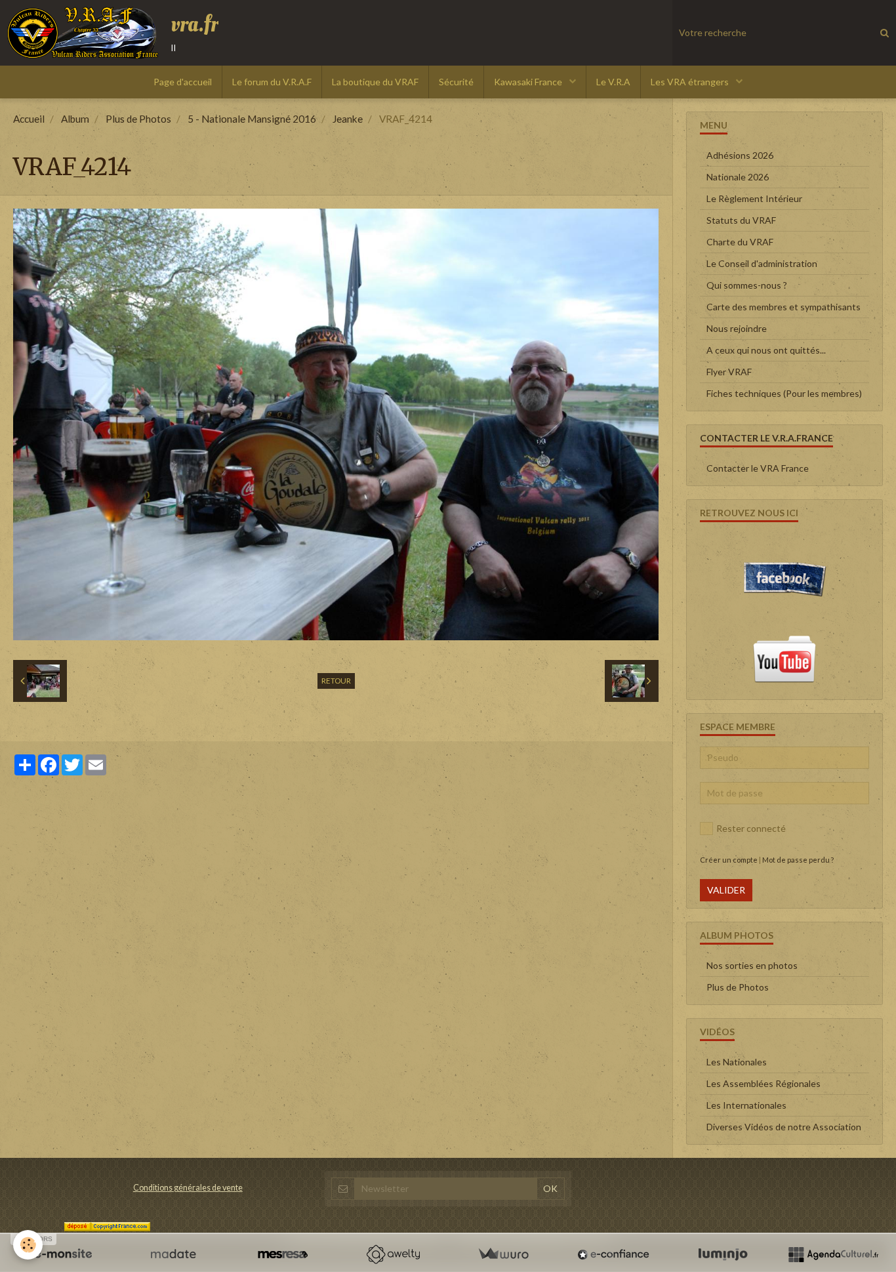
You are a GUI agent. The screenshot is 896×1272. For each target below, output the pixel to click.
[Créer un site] (63, 1254)
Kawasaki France (529, 81)
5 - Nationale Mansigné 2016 (252, 119)
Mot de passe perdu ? (798, 859)
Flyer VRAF (729, 371)
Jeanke (348, 119)
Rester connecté (751, 828)
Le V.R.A (613, 81)
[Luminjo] (723, 1254)
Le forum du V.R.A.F (272, 81)
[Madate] (173, 1254)
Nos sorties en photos (752, 965)
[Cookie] (28, 1245)
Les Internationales (746, 1105)
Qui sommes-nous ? (746, 285)
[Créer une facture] (503, 1254)
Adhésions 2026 (739, 155)
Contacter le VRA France (757, 468)
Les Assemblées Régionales (763, 1083)
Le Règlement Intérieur (754, 198)
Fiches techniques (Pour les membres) (784, 393)
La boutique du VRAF (375, 81)
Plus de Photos (138, 119)
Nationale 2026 (737, 176)
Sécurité (456, 81)
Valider (726, 889)
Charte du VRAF (739, 241)
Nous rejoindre (736, 328)
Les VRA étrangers (691, 81)
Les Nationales (736, 1061)
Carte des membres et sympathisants (783, 306)
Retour (336, 681)
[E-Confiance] (613, 1254)
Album (75, 119)
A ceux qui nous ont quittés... (766, 350)
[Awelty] (393, 1254)
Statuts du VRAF (741, 220)
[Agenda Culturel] (833, 1254)
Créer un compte (729, 859)
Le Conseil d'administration (761, 263)
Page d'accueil (182, 81)
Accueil (29, 119)
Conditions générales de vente (188, 1188)
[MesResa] (283, 1254)
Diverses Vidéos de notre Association (783, 1126)
